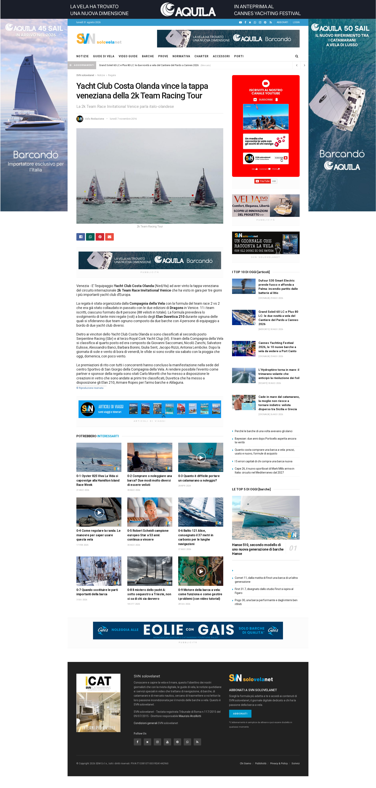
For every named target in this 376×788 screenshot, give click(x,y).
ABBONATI (282, 22)
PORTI (239, 56)
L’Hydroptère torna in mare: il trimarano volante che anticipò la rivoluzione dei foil (144, 65)
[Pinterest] (265, 22)
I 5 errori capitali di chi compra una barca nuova (263, 461)
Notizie (101, 75)
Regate (112, 75)
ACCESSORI (221, 56)
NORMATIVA (181, 56)
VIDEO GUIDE (128, 56)
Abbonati (240, 713)
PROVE (163, 56)
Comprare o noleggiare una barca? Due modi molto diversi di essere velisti (149, 480)
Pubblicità (260, 763)
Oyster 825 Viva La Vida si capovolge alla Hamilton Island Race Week (97, 480)
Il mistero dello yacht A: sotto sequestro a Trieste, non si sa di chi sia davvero (149, 594)
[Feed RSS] (271, 22)
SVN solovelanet (85, 75)
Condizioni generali (145, 723)
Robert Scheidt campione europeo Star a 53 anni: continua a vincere (147, 535)
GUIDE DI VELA (103, 56)
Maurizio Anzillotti (190, 716)
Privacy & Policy (279, 763)
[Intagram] (260, 22)
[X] (250, 22)
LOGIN (296, 22)
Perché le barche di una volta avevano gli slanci (263, 431)
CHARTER (201, 56)
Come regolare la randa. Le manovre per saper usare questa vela (98, 535)
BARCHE (148, 56)
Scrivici (296, 763)
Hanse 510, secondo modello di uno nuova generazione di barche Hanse (258, 549)
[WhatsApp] (255, 22)
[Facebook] (245, 22)
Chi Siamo (245, 763)
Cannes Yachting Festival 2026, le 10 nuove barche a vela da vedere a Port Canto (277, 347)
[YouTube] (240, 22)
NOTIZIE (82, 56)
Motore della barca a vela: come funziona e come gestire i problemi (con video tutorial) (200, 594)
